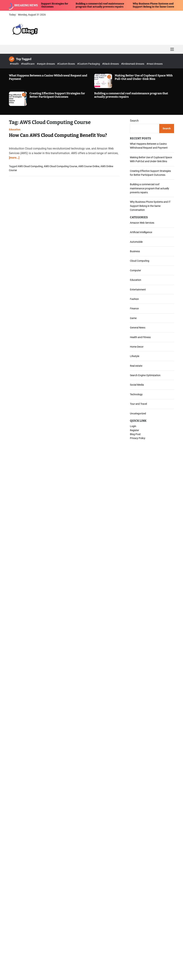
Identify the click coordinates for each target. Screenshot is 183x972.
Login (133, 426)
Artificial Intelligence (141, 232)
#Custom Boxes (66, 63)
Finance (134, 308)
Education (14, 129)
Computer (135, 270)
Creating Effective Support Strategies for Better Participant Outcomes (57, 95)
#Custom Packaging (88, 63)
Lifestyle (134, 356)
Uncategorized (138, 413)
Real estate (136, 365)
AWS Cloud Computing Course (60, 166)
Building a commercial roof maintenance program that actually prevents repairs (84, 5)
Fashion (134, 299)
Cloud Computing (139, 260)
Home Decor (137, 346)
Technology (136, 394)
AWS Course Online (88, 166)
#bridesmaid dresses (133, 63)
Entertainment (138, 289)
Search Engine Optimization (145, 375)
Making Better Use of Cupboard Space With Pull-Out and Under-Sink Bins (144, 77)
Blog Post (135, 434)
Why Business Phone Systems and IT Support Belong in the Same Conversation (142, 5)
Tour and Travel (138, 403)
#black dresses (110, 63)
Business (135, 251)
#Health (14, 63)
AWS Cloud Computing (30, 166)
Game (133, 318)
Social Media (137, 384)
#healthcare (28, 63)
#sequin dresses (46, 63)
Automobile (136, 241)
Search (134, 120)
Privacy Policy (137, 438)
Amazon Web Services (142, 222)
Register (134, 430)
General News (137, 327)
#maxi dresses (155, 63)
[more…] (14, 157)
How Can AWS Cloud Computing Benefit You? (58, 135)
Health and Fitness (140, 337)
